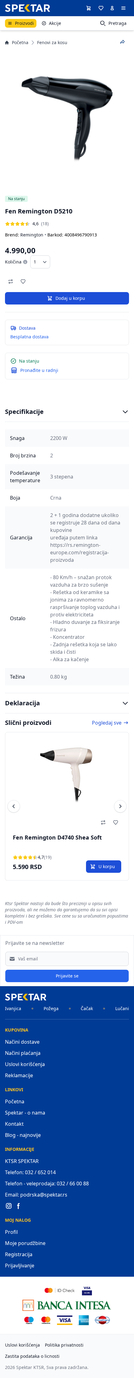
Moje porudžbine (25, 1243)
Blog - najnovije (23, 1135)
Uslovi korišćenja (25, 1064)
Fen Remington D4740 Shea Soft (57, 837)
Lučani (122, 1008)
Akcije (55, 23)
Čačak (87, 1008)
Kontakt (14, 1123)
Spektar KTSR (30, 1367)
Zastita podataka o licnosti (32, 1356)
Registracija (18, 1254)
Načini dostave (22, 1041)
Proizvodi (24, 23)
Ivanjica (13, 1008)
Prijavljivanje (19, 1265)
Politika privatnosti (64, 1345)
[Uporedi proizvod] (10, 281)
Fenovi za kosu (52, 42)
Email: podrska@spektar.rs (36, 1194)
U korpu (106, 866)
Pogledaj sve (107, 722)
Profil (11, 1232)
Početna (20, 42)
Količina (13, 262)
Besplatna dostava (29, 337)
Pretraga (117, 23)
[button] (101, 8)
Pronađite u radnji (39, 370)
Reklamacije (19, 1075)
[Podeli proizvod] (122, 41)
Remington (31, 235)
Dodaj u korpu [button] (70, 298)
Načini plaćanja (23, 1053)
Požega (51, 1008)
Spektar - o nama (25, 1112)
